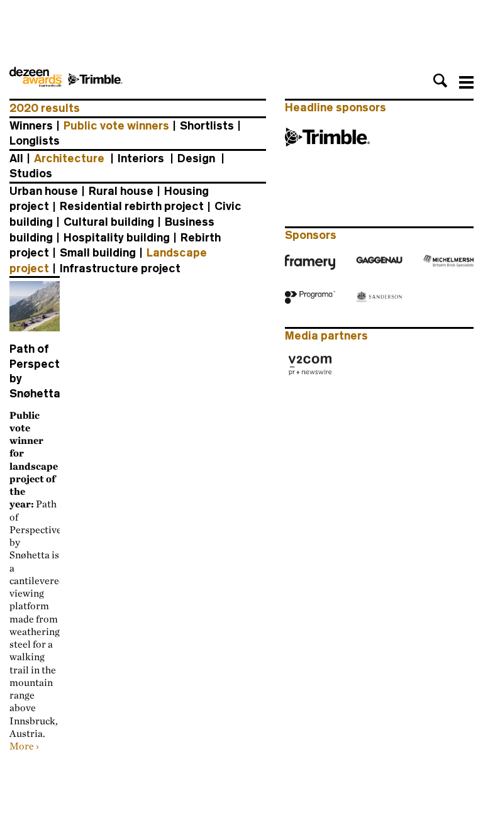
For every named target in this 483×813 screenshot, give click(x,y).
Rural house (121, 191)
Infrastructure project (120, 268)
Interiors (141, 158)
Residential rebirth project (132, 206)
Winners (31, 125)
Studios (30, 173)
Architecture (69, 158)
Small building (98, 252)
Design (196, 158)
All (16, 158)
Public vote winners (116, 125)
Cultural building (109, 222)
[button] (440, 80)
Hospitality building (117, 237)
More (21, 745)
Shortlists (207, 125)
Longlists (34, 141)
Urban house (43, 191)
